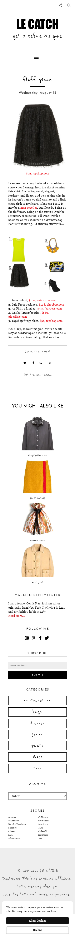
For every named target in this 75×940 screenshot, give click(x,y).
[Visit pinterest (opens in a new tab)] (50, 363)
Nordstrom (43, 824)
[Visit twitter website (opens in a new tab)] (25, 363)
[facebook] (41, 638)
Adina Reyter (14, 838)
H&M (40, 827)
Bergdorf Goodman (17, 824)
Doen (40, 838)
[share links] (60, 5)
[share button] (69, 5)
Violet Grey (13, 820)
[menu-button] (37, 56)
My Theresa (43, 817)
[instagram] (27, 638)
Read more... (16, 615)
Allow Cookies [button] (37, 920)
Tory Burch (43, 834)
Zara (10, 834)
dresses (37, 723)
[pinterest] (34, 638)
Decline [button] (37, 930)
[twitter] (47, 638)
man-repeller (28, 207)
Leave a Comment (37, 351)
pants (37, 745)
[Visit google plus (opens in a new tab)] (41, 363)
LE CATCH (37, 23)
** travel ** (37, 700)
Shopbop (12, 827)
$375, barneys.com (49, 308)
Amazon (12, 817)
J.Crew (11, 831)
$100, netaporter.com (42, 300)
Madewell (42, 831)
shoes (37, 757)
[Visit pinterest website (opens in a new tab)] (17, 113)
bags (37, 711)
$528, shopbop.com (51, 304)
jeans (37, 734)
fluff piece (37, 79)
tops (37, 768)
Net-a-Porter (43, 820)
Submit (37, 675)
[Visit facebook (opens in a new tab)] (33, 363)
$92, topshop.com (37, 173)
